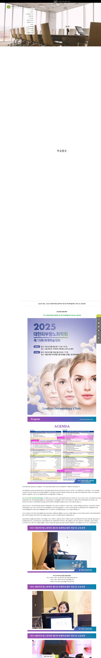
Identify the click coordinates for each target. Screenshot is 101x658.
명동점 (31, 12)
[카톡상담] (98, 323)
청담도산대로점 (30, 20)
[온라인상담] (98, 319)
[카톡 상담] (57, 656)
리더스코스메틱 (9, 651)
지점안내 (29, 7)
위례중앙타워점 (30, 32)
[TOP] (98, 342)
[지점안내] (98, 338)
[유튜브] (98, 330)
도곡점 (31, 10)
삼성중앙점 (31, 28)
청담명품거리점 (30, 22)
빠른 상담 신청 (48, 656)
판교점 (31, 24)
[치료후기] (98, 334)
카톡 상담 (8, 644)
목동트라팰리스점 (29, 14)
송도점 (31, 30)
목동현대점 (31, 16)
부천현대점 (31, 26)
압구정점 (31, 18)
